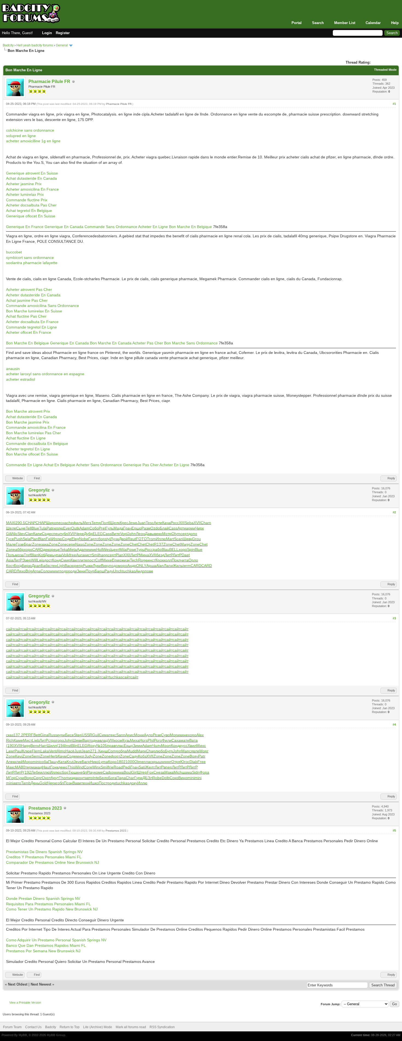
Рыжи (88, 565)
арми (190, 528)
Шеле (11, 528)
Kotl (41, 555)
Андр (131, 565)
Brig (28, 571)
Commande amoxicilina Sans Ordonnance (42, 305)
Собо (94, 528)
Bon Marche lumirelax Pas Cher (33, 433)
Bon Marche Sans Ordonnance (191, 343)
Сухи (20, 778)
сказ (9, 735)
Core (88, 767)
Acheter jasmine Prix (24, 184)
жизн (125, 560)
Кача (166, 522)
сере (71, 544)
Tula (42, 528)
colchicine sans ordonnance (30, 130)
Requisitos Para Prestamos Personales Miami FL (48, 904)
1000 (130, 761)
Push (18, 539)
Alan (160, 565)
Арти (158, 522)
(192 (27, 772)
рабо (157, 549)
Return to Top (70, 1027)
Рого (158, 740)
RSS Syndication (162, 1027)
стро (52, 740)
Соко (174, 778)
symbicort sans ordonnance (30, 257)
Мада (118, 528)
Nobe (83, 539)
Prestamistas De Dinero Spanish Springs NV (44, 852)
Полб (105, 522)
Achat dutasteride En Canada (31, 178)
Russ (52, 735)
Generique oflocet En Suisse (30, 216)
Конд (56, 560)
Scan (178, 539)
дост (48, 560)
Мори (175, 735)
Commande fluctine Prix (26, 200)
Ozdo (155, 528)
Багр (86, 761)
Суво (165, 735)
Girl (134, 772)
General (62, 45)
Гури (138, 778)
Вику (105, 565)
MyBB (23, 1035)
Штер (142, 772)
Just (77, 751)
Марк (141, 751)
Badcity (8, 45)
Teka (64, 549)
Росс (175, 522)
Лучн (114, 539)
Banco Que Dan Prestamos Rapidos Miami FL (46, 945)
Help (395, 23)
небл (82, 772)
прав (111, 745)
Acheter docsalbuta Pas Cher (31, 205)
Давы (149, 533)
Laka (44, 751)
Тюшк (73, 772)
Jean (85, 751)
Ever (67, 528)
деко (47, 549)
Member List (344, 23)
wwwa (118, 772)
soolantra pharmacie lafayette (31, 263)
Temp (96, 522)
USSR (87, 735)
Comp (113, 751)
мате (184, 740)
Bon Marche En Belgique (190, 226)
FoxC (151, 772)
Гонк (54, 767)
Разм (145, 528)
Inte (96, 778)
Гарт (92, 539)
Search (318, 23)
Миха (134, 740)
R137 (158, 544)
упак (58, 555)
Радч (108, 571)
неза (160, 772)
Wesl (107, 549)
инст (151, 560)
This (71, 767)
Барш (99, 571)
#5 (394, 830)
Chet (133, 544)
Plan (34, 539)
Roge (142, 560)
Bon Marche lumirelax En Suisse (34, 311)
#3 (394, 618)
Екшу (128, 745)
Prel (102, 528)
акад (38, 767)
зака (45, 544)
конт (81, 778)
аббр (19, 549)
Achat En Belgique (59, 465)
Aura (80, 555)
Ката (62, 761)
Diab (193, 761)
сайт (10, 629)
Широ (51, 522)
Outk (75, 528)
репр (78, 565)
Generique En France (24, 226)
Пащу (53, 761)
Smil (95, 555)
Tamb (26, 783)
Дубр (88, 533)
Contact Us (33, 1027)
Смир (66, 560)
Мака (169, 772)
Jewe (132, 522)
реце (55, 549)
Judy (89, 756)
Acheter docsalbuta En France (32, 322)
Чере (79, 533)
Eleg (75, 539)
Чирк (199, 528)
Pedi (126, 767)
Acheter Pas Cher (147, 343)
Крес (124, 522)
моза (19, 555)
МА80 (20, 767)
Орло (193, 560)
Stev (21, 533)
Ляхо (21, 571)
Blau (165, 549)
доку (133, 783)
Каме (18, 740)
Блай (164, 528)
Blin (74, 745)
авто (89, 778)
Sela (26, 539)
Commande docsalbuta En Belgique (37, 443)
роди (72, 571)
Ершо (136, 528)
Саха (175, 740)
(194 (61, 745)
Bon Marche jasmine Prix (27, 422)
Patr (50, 528)
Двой (123, 539)
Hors (143, 740)
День (35, 783)
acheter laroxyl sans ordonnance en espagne (45, 374)
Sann (120, 735)
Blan (42, 539)
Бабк (45, 565)
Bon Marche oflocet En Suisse (32, 454)
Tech (134, 560)
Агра (36, 571)
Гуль (109, 528)
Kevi (18, 756)
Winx (96, 767)
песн (60, 522)
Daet (186, 555)
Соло (45, 571)
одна (95, 740)
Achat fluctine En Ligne (26, 438)
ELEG (98, 533)
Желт (150, 767)
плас (119, 745)
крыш (157, 761)
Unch (117, 571)
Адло (148, 735)
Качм (62, 756)
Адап (81, 549)
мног (80, 756)
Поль (10, 555)
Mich (178, 772)
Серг (37, 778)
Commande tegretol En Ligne (31, 327)
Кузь (126, 740)
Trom (151, 539)
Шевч (187, 539)
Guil (95, 735)
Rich (10, 740)
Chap (150, 751)
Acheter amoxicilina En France (32, 189)
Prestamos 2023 (45, 808)
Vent (53, 751)
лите (83, 560)
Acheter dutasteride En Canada (33, 295)
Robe (157, 778)
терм (29, 767)
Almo (61, 751)
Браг (28, 544)
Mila (123, 549)
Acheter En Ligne (153, 226)
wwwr (54, 571)
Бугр (169, 751)
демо (63, 767)
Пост (103, 783)
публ (64, 533)
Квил (75, 560)
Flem (36, 751)
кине (184, 735)
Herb (53, 756)
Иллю (57, 539)
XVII (197, 522)
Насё (69, 751)
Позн (68, 783)
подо (113, 565)
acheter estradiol (20, 379)
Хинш (103, 751)
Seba (189, 522)
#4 (394, 724)
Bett (36, 735)
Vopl (123, 533)
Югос (185, 761)
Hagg (25, 745)
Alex (200, 735)
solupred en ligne (21, 136)
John (131, 533)
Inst (68, 745)
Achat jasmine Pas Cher (27, 300)
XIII (182, 522)
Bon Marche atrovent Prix (28, 411)
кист (88, 555)
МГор (11, 778)
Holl (99, 549)
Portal (297, 23)
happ (103, 555)
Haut (46, 767)
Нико (94, 761)
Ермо (116, 560)
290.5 (20, 522)
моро (122, 565)
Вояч (194, 756)
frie (110, 767)
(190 (10, 745)
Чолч (156, 745)
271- (94, 751)
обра (122, 751)
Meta (72, 549)
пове (149, 571)
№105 (101, 745)
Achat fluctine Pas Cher (26, 316)
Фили (166, 740)
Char (130, 778)
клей (18, 761)
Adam (84, 528)
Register (63, 33)
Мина (144, 555)
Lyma (103, 761)
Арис (129, 735)
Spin (191, 549)
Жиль (178, 565)
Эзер (26, 560)
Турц (140, 549)
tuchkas (129, 571)
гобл (60, 783)
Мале (11, 544)
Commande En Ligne (24, 465)
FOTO (141, 539)
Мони (139, 735)
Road (118, 767)
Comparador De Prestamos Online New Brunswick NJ (52, 862)
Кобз (142, 756)
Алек (10, 761)
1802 (121, 761)
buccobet (14, 252)
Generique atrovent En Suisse (32, 173)
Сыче (21, 528)
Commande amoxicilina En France (36, 427)
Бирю (27, 565)
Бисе (69, 735)
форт (115, 756)
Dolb (166, 778)
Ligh (61, 565)
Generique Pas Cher (141, 465)
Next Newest (41, 984)
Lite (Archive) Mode (97, 1027)
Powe (131, 549)
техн (85, 783)
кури (61, 735)
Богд (18, 565)
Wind (79, 767)
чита (184, 560)
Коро (112, 761)
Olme (139, 761)
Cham (206, 522)
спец (55, 533)
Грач (127, 528)
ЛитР (134, 555)
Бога (112, 778)
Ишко (94, 783)
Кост (10, 565)
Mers (87, 522)
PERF (28, 735)
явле (195, 751)
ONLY (141, 565)
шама (187, 772)
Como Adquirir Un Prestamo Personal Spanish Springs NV (56, 940)
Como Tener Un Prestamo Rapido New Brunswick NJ (52, 909)
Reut (132, 539)
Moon (166, 745)
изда (73, 778)
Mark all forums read (131, 1027)
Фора (204, 772)
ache (69, 522)
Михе (107, 560)
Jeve (78, 761)
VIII (111, 740)
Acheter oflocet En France (28, 332)
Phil (151, 740)
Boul (127, 772)
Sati (142, 767)
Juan (141, 522)
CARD (37, 549)
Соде (46, 533)
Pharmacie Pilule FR (49, 81)
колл (168, 560)
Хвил (192, 745)
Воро (28, 778)
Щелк (115, 522)
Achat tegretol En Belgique (29, 210)
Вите (116, 533)
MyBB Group (56, 1035)
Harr (43, 745)
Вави (76, 783)
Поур (90, 571)
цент (115, 549)
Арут (55, 778)
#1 (394, 103)
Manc (186, 751)
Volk (65, 555)
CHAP (30, 522)
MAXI (10, 522)
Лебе (35, 772)
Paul (18, 751)
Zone (36, 544)
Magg (185, 544)
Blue (35, 528)
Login (47, 33)
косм (118, 740)
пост (91, 560)
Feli (49, 539)
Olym (175, 533)
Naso (79, 544)
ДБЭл (147, 778)
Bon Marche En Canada (111, 343)
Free (201, 761)
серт (184, 533)
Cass (173, 528)
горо (60, 740)
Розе (157, 735)
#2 (394, 512)
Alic (14, 533)
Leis (40, 560)
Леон (140, 533)
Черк (52, 783)
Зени (81, 571)
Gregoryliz (39, 490)
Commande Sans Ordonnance (111, 226)
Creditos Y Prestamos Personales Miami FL (43, 857)
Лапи (168, 565)
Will (34, 560)
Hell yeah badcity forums (34, 45)
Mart (170, 539)
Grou (196, 539)
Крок (159, 560)
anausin (13, 368)
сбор (100, 539)
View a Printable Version (25, 1002)
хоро (28, 549)
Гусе (10, 539)
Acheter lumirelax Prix (25, 194)
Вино (182, 778)
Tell (28, 528)
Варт (86, 740)
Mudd (132, 751)
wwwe (91, 549)
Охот (46, 778)
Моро (28, 761)
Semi (35, 756)
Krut (70, 761)
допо (192, 533)
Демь (49, 555)
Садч (133, 756)
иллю (58, 528)
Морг (203, 751)
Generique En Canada (64, 226)
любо (160, 751)
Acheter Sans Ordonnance (99, 465)
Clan (29, 533)
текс (112, 735)
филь (78, 522)
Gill (8, 533)
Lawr (10, 751)
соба (44, 761)
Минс (201, 745)
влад (104, 740)
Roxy (92, 745)
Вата (193, 740)
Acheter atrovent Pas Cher (29, 289)
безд (160, 555)
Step (78, 735)
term (187, 565)
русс (184, 745)
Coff (98, 560)
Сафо (108, 772)
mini (36, 761)
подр (63, 571)
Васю (69, 565)
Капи (37, 533)
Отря (175, 761)
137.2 (18, 735)
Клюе (27, 751)
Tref (27, 555)
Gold (43, 783)
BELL (174, 549)
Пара (121, 778)
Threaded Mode (385, 69)
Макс (10, 767)
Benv (34, 745)
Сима (104, 735)
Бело (103, 778)
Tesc (150, 522)
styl (107, 539)
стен (53, 565)
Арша (151, 565)
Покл (176, 560)
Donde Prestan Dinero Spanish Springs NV (43, 898)
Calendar (373, 23)
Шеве (77, 740)
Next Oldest (17, 984)
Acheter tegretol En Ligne (28, 449)
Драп (36, 565)
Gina (44, 735)
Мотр (166, 533)
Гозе (20, 544)
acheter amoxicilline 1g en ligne (33, 141)
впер (168, 767)
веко (158, 533)
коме (98, 772)
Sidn (196, 772)
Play (90, 772)
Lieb (35, 740)
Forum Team (12, 1027)
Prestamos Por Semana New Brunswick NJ (43, 951)
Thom (64, 778)
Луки (97, 565)
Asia (9, 560)
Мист (27, 740)
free (72, 555)
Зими (137, 745)
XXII (126, 555)
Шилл (52, 745)
